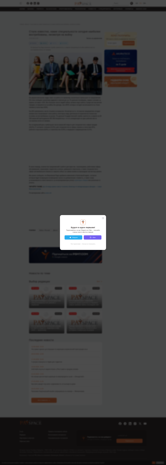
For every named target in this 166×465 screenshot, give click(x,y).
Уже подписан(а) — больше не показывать (83, 244)
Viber (94, 237)
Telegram (75, 237)
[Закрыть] (103, 218)
